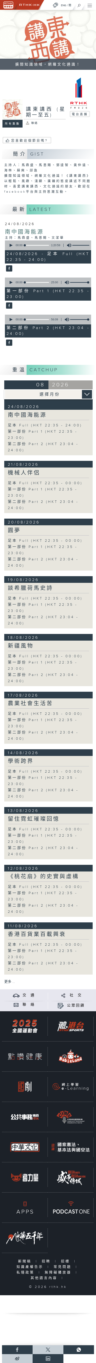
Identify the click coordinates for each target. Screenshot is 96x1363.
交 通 (29, 995)
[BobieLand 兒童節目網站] (70, 1056)
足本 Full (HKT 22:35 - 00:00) (45, 483)
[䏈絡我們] (16, 1005)
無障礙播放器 (59, 1272)
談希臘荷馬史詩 (30, 588)
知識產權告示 (31, 1267)
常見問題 (63, 1267)
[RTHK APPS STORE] (25, 1207)
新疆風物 (21, 646)
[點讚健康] (25, 1056)
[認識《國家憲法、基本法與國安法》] (70, 1147)
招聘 (47, 1261)
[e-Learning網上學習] (70, 1087)
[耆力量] (25, 1177)
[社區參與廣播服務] (70, 1117)
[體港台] (70, 1026)
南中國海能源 (24, 232)
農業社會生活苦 (30, 703)
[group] (67, 245)
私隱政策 (26, 1272)
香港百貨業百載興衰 (37, 934)
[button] (11, 245)
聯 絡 (29, 1005)
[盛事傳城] (70, 1177)
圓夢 (14, 530)
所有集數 (12, 123)
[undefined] (55, 5)
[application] (47, 245)
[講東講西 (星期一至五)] (8, 269)
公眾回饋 (76, 1005)
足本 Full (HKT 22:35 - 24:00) (45, 425)
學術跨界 (21, 761)
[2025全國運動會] (25, 1026)
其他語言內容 (45, 1278)
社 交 (76, 995)
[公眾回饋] (61, 1005)
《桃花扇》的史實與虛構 (43, 876)
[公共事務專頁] (25, 1117)
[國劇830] (25, 1087)
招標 (66, 1261)
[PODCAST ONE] (70, 1207)
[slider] (82, 245)
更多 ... (9, 982)
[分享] (63, 995)
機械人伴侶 (24, 473)
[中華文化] (25, 1147)
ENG (63, 5)
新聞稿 (25, 1261)
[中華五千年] (25, 1238)
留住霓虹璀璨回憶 (34, 819)
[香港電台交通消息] (16, 995)
